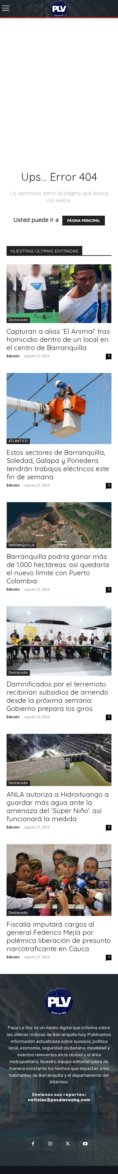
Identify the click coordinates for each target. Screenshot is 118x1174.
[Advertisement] (59, 80)
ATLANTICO (18, 441)
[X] (67, 1143)
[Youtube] (85, 1143)
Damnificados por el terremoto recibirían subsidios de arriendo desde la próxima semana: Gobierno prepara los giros (57, 696)
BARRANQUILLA (21, 545)
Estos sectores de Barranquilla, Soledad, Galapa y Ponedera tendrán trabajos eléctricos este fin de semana (58, 464)
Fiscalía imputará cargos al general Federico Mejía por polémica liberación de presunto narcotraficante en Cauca (59, 936)
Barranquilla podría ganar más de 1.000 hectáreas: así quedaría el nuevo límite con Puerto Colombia (58, 568)
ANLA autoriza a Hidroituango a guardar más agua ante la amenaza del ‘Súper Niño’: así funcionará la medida (58, 806)
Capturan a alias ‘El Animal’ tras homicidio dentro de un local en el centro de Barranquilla (58, 339)
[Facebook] (33, 1143)
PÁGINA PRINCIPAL (83, 220)
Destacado (18, 320)
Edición (13, 356)
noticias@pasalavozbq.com (59, 1099)
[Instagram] (50, 1143)
